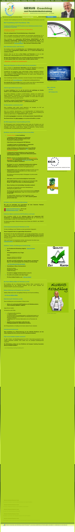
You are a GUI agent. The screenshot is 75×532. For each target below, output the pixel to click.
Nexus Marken (42, 16)
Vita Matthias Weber (17, 17)
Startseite (6, 19)
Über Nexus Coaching (7, 17)
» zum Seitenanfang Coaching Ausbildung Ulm (14, 347)
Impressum (33, 13)
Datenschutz (43, 13)
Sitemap (51, 13)
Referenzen (50, 16)
